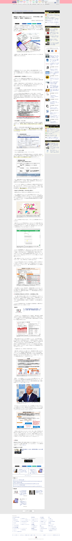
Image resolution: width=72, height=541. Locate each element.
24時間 (50, 12)
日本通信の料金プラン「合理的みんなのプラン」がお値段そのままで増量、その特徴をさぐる (23, 503)
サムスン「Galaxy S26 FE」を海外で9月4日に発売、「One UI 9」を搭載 (54, 82)
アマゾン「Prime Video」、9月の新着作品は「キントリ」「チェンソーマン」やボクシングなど (53, 23)
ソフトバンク (19, 4)
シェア (25, 23)
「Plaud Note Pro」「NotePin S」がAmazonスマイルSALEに (54, 96)
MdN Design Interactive (44, 528)
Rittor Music (33, 517)
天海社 (50, 518)
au (16, 4)
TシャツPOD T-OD (35, 521)
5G (41, 4)
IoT (43, 4)
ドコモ (13, 4)
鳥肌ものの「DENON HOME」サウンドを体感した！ (54, 40)
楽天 (30, 4)
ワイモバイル (24, 4)
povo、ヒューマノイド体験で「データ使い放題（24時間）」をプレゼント (54, 60)
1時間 (47, 12)
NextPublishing (24, 529)
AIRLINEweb (42, 518)
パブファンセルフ (51, 524)
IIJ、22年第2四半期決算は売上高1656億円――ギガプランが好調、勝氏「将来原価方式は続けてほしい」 (32, 309)
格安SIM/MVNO (47, 4)
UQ (28, 4)
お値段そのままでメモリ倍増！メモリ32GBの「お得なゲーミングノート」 (54, 33)
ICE (48, 517)
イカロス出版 (41, 517)
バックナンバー (28, 475)
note (34, 23)
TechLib (42, 531)
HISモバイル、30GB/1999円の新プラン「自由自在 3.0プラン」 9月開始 (54, 73)
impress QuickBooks (52, 521)
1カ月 (58, 12)
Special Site (49, 26)
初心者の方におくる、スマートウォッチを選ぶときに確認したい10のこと (54, 147)
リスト (20, 23)
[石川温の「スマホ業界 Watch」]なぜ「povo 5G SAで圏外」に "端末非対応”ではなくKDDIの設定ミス (53, 18)
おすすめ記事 (49, 141)
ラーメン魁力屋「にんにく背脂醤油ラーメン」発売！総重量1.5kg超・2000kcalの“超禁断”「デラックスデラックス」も (53, 138)
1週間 (54, 12)
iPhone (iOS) (34, 4)
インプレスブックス (24, 528)
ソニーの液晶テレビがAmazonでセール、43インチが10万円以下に (54, 102)
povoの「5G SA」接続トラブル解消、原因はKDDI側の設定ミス (54, 90)
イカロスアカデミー (43, 524)
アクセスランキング (50, 11)
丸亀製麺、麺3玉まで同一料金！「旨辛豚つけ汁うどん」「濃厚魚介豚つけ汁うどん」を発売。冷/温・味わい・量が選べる (53, 129)
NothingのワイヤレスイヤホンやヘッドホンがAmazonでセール (54, 79)
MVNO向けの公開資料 (34, 176)
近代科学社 (32, 528)
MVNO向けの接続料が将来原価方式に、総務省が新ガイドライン (39, 491)
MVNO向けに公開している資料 (23, 117)
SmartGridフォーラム (24, 518)
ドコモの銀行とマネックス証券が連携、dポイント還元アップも (54, 64)
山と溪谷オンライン (35, 525)
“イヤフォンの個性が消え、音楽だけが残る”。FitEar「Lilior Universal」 (54, 30)
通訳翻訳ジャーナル (43, 521)
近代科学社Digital (34, 529)
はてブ (30, 23)
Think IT (14, 518)
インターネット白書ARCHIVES (17, 531)
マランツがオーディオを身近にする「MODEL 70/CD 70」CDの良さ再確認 (54, 43)
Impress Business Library (25, 521)
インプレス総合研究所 (16, 521)
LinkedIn (40, 23)
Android (38, 4)
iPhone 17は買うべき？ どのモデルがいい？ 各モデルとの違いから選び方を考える (54, 151)
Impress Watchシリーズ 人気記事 (52, 125)
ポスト (18, 23)
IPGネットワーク (50, 525)
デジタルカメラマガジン (16, 528)
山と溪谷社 (32, 524)
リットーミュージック (35, 518)
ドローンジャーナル (16, 524)
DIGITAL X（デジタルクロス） (26, 524)
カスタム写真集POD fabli (53, 528)
